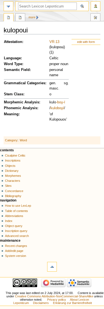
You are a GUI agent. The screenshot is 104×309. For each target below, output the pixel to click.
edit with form (86, 42)
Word (23, 140)
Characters (12, 180)
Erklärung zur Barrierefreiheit (72, 303)
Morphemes (13, 175)
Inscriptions (13, 160)
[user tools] (95, 6)
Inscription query (16, 231)
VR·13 (54, 42)
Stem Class (13, 94)
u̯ (62, 108)
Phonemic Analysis (20, 108)
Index (8, 221)
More (32, 17)
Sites (8, 185)
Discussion (20, 18)
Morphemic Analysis (21, 102)
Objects (10, 165)
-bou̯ (59, 102)
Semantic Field (17, 70)
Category (11, 140)
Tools (95, 18)
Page (8, 18)
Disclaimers (41, 303)
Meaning (11, 114)
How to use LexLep (18, 205)
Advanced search (17, 236)
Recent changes (16, 245)
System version (15, 255)
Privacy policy (56, 299)
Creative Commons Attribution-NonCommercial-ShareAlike (54, 296)
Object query (13, 226)
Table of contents (16, 211)
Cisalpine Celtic (15, 155)
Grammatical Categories (24, 83)
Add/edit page (14, 250)
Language (12, 58)
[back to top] (52, 267)
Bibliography (13, 196)
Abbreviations (14, 216)
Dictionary (12, 170)
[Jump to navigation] (8, 6)
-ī (64, 102)
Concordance (14, 191)
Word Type (13, 64)
